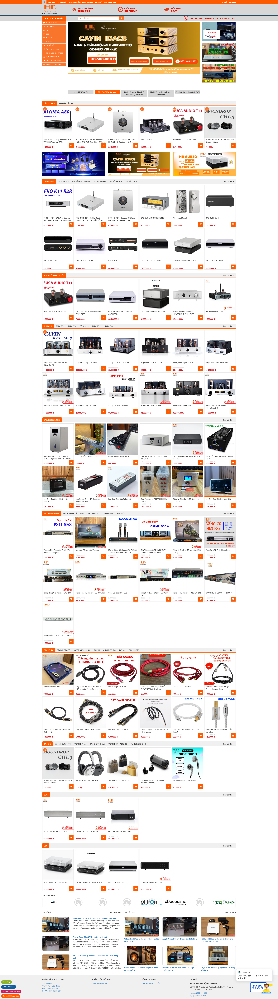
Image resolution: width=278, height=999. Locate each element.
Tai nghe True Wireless (117, 744)
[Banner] (73, 164)
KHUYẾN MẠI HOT (51, 22)
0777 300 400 (11, 991)
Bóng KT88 (60, 326)
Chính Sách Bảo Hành (51, 986)
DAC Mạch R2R (63, 181)
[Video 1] (219, 31)
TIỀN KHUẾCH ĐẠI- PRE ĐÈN (55, 53)
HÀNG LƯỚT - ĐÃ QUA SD (54, 64)
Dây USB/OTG (134, 650)
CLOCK (46, 795)
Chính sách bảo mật (50, 988)
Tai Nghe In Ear (80, 744)
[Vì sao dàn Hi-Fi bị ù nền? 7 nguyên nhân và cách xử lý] (141, 955)
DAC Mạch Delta (99, 181)
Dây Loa (122, 650)
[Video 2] (219, 52)
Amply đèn (48, 326)
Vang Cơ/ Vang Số (70, 513)
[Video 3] (219, 73)
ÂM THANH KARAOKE (53, 49)
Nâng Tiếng (121, 513)
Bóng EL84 (109, 326)
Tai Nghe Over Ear (97, 744)
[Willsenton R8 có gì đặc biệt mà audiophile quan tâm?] (56, 924)
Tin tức (52, 2)
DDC (47, 34)
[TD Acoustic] (199, 902)
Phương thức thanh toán (51, 991)
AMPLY (48, 30)
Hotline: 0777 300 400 (201, 18)
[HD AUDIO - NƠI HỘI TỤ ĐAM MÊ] (54, 9)
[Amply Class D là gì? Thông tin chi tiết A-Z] (56, 943)
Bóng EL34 (72, 326)
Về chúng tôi (47, 983)
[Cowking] (102, 902)
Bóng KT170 (97, 326)
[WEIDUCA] (78, 902)
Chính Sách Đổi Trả (99, 983)
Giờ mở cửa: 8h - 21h (105, 2)
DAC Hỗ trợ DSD (132, 181)
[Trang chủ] (44, 2)
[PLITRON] (127, 902)
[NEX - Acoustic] (224, 902)
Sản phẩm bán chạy (66, 103)
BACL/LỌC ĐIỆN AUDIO (53, 60)
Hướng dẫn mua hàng (81, 2)
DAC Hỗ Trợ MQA (116, 181)
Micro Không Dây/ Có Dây (90, 513)
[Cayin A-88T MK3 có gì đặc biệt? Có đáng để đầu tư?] (218, 955)
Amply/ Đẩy (108, 513)
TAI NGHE (49, 41)
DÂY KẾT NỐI (50, 45)
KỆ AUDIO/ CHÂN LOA (53, 57)
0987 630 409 (11, 996)
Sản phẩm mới (49, 103)
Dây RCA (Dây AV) (63, 650)
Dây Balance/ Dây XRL (82, 650)
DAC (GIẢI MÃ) (50, 26)
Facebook (8, 986)
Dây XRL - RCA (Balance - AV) (105, 650)
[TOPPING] (204, 164)
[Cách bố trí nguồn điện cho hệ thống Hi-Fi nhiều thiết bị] (179, 955)
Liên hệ (62, 2)
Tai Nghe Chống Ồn (138, 744)
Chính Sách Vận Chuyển (150, 983)
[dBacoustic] (151, 902)
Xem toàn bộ (228, 181)
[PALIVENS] (54, 902)
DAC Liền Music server (81, 181)
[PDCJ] (175, 902)
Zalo (6, 982)
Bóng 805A (84, 326)
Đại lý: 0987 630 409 (225, 18)
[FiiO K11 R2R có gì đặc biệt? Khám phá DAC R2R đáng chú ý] (56, 962)
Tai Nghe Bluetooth (63, 744)
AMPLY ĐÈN (50, 38)
